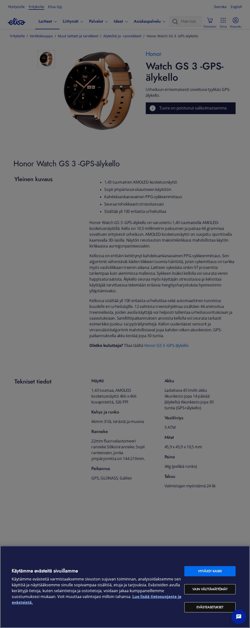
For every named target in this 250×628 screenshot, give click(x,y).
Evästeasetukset (210, 607)
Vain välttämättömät (209, 589)
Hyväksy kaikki (210, 571)
